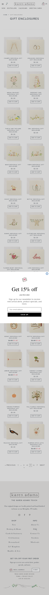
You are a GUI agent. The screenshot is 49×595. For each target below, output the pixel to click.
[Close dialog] (47, 274)
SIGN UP (24, 315)
